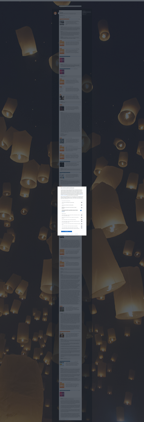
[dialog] (72, 211)
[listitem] (72, 200)
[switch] (81, 202)
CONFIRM (66, 231)
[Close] (85, 188)
